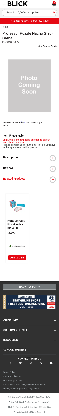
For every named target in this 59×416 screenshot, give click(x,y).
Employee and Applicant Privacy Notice (21, 388)
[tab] (29, 157)
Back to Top (28, 286)
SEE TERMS (43, 21)
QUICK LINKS (10, 320)
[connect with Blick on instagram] (31, 365)
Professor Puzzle (11, 42)
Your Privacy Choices (12, 380)
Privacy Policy (9, 372)
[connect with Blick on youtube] (51, 365)
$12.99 (11, 232)
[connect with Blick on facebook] (10, 365)
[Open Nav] (4, 4)
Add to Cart (17, 257)
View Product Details (47, 46)
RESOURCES (10, 339)
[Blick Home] (18, 4)
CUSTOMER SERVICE (15, 330)
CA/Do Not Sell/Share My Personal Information (24, 384)
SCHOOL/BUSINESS (14, 349)
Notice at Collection (12, 376)
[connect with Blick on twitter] (20, 365)
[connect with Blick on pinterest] (41, 365)
